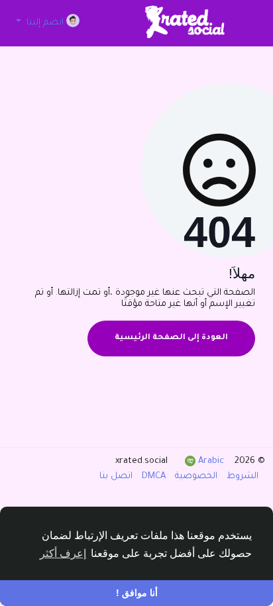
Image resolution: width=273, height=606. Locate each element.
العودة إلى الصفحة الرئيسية (171, 338)
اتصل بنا (116, 476)
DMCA (152, 476)
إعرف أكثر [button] (63, 553)
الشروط (241, 476)
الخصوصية (194, 476)
